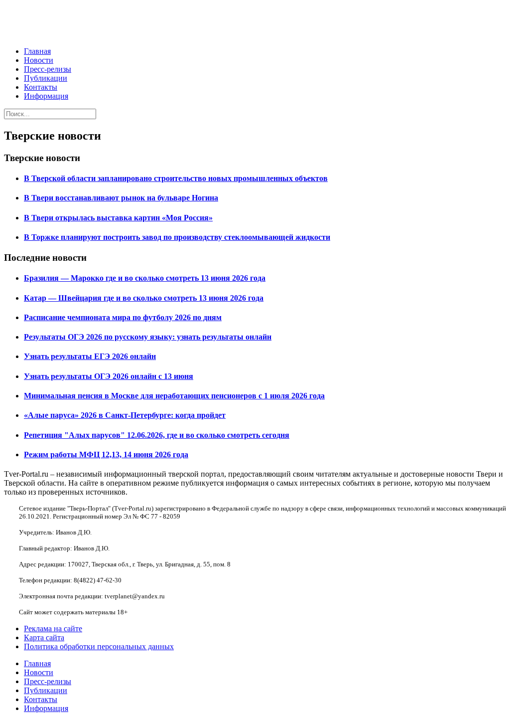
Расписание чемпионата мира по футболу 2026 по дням (123, 317)
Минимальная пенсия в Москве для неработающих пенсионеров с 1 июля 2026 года (174, 395)
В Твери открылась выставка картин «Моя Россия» (118, 217)
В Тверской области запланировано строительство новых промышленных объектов (176, 178)
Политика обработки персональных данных (99, 646)
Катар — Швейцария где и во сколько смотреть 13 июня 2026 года (143, 298)
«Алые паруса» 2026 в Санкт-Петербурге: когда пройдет (125, 415)
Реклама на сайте (53, 628)
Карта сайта (44, 637)
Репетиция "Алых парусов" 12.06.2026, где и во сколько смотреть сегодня (156, 435)
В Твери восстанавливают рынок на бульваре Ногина (121, 197)
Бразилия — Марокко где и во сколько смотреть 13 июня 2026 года (144, 278)
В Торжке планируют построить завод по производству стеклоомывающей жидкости (177, 237)
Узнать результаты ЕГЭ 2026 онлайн (90, 356)
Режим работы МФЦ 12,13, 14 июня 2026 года (106, 454)
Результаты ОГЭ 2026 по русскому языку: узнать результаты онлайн (147, 337)
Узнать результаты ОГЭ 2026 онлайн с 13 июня (108, 376)
